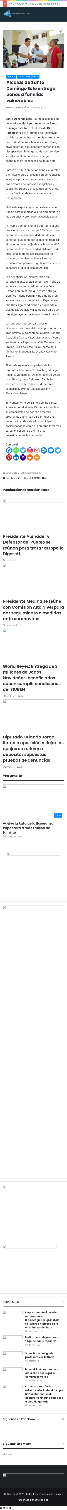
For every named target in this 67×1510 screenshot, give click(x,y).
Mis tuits (8, 1454)
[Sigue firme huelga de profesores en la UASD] (13, 1358)
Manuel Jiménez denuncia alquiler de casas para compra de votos (42, 1373)
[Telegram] (10, 1508)
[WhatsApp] (7, 1508)
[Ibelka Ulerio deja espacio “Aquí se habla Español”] (13, 1342)
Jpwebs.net (41, 1499)
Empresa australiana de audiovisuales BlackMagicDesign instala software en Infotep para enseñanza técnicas (42, 1320)
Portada (11, 76)
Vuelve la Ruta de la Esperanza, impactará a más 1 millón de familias (28, 828)
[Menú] (62, 16)
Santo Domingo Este (28, 76)
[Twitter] (4, 1508)
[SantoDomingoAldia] (17, 14)
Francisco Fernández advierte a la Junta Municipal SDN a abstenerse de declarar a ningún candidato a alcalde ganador (44, 1394)
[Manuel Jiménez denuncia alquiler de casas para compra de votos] (13, 1374)
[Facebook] (1, 1508)
